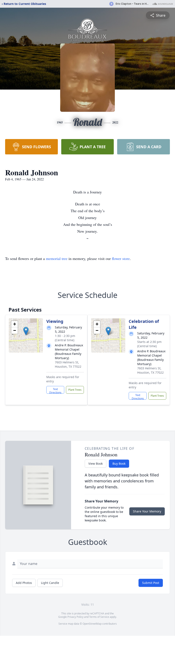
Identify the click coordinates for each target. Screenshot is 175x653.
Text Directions (55, 390)
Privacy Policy (75, 617)
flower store (121, 258)
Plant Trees (75, 390)
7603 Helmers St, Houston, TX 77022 (68, 364)
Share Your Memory (147, 511)
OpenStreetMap (92, 623)
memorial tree (56, 258)
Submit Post (150, 583)
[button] (26, 331)
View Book (95, 463)
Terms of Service (99, 617)
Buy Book (118, 463)
